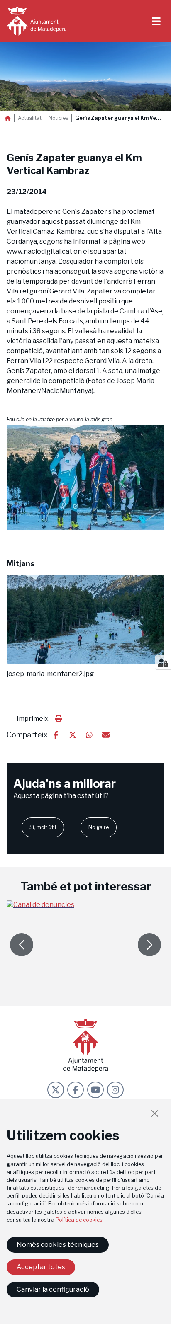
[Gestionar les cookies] (163, 662)
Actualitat (30, 118)
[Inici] (36, 21)
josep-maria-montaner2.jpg (50, 674)
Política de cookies (79, 1220)
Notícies (58, 118)
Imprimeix (33, 719)
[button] (85, 477)
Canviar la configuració (53, 1289)
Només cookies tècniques (58, 1245)
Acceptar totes (41, 1267)
